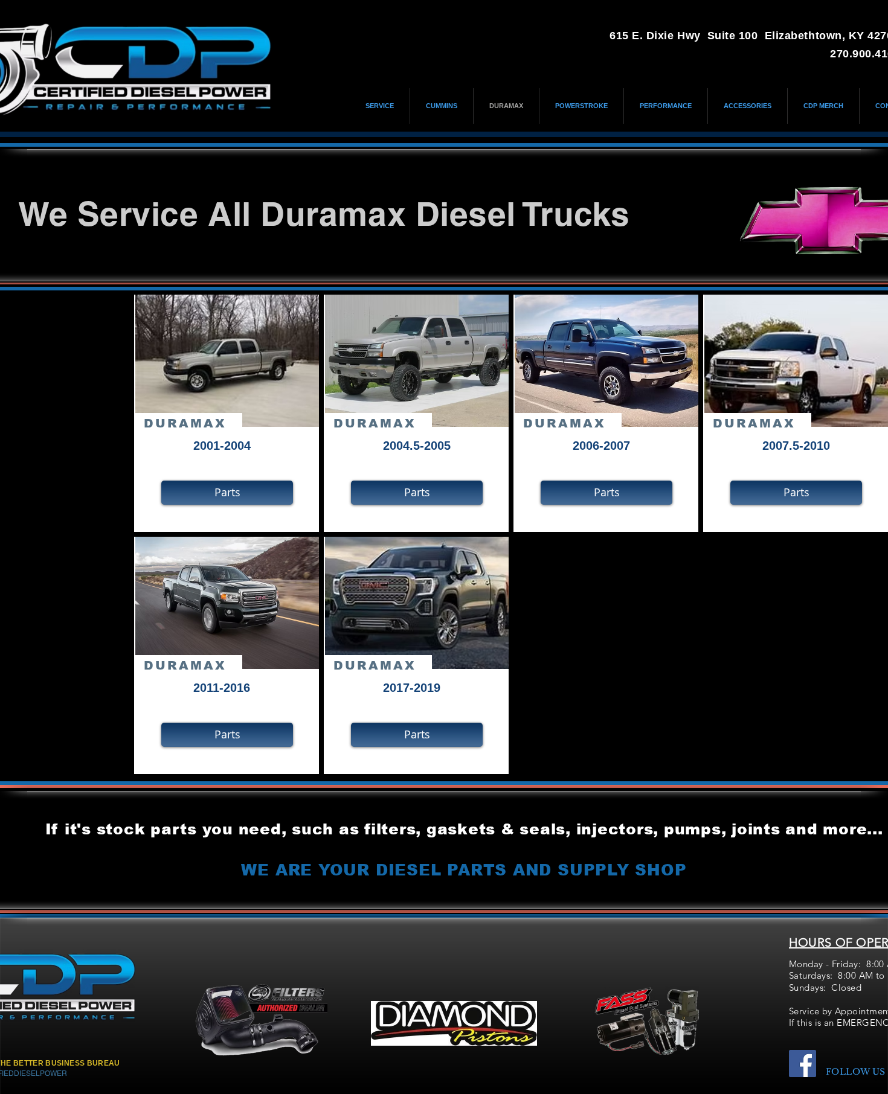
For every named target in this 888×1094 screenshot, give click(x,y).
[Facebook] (802, 1063)
